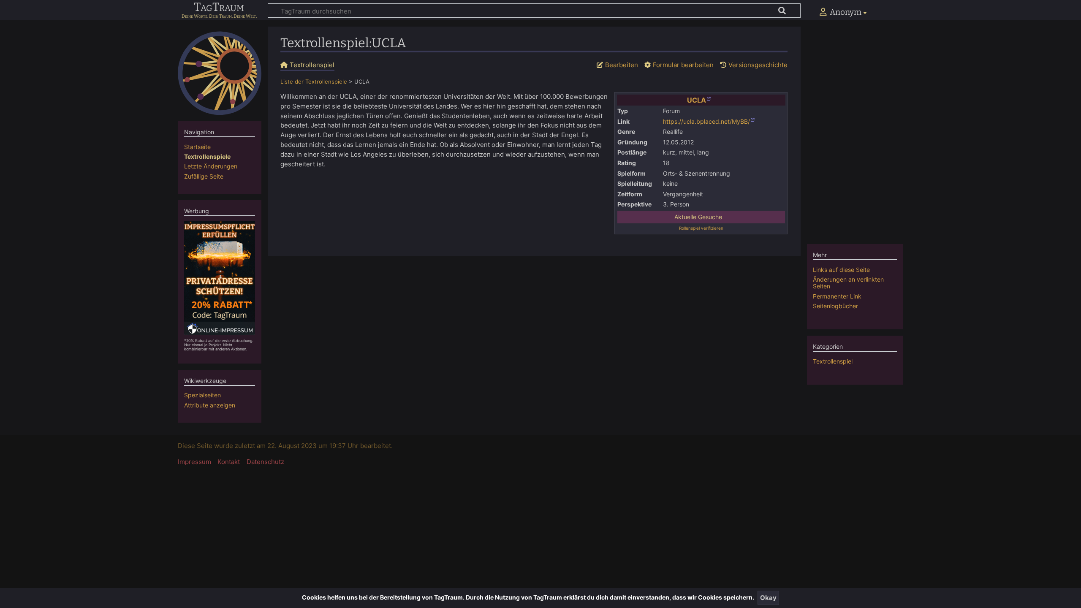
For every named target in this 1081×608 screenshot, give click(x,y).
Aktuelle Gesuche (698, 217)
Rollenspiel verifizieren (701, 228)
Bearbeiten (621, 65)
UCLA (696, 100)
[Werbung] (219, 277)
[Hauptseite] (219, 73)
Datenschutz (265, 462)
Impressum (194, 462)
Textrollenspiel (833, 361)
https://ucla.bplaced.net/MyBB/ (706, 121)
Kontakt (228, 462)
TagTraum (219, 7)
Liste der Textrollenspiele (313, 82)
